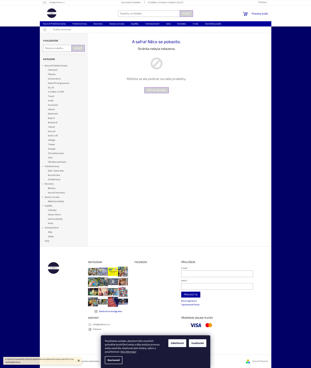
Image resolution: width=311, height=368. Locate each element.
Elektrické (53, 113)
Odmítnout (177, 343)
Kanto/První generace (58, 83)
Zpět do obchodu (156, 90)
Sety (50, 157)
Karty (50, 223)
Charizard (52, 70)
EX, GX (51, 87)
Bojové (51, 118)
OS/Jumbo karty (56, 153)
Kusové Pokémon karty (56, 65)
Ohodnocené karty (57, 162)
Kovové (52, 131)
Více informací (128, 352)
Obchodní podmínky (131, 2)
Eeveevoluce (54, 78)
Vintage (51, 140)
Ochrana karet (52, 227)
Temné (51, 127)
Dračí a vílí (53, 135)
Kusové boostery (56, 192)
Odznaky (52, 210)
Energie (52, 149)
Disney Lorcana (52, 197)
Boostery (49, 184)
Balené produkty (56, 201)
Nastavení (114, 360)
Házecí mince (54, 214)
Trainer (51, 144)
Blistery (52, 188)
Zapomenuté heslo (190, 304)
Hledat (186, 13)
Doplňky (49, 205)
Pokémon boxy (52, 166)
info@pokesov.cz (101, 324)
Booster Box (54, 175)
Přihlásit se (191, 294)
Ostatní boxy (54, 179)
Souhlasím (197, 343)
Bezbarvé (52, 122)
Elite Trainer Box (56, 170)
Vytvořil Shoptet (260, 361)
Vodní (50, 100)
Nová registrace (189, 301)
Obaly (51, 236)
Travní (51, 96)
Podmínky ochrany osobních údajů (165, 2)
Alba (50, 232)
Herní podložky (55, 219)
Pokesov (97, 329)
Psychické (53, 105)
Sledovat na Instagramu (110, 311)
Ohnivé (51, 109)
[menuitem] (54, 23)
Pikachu (52, 74)
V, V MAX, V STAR (56, 92)
